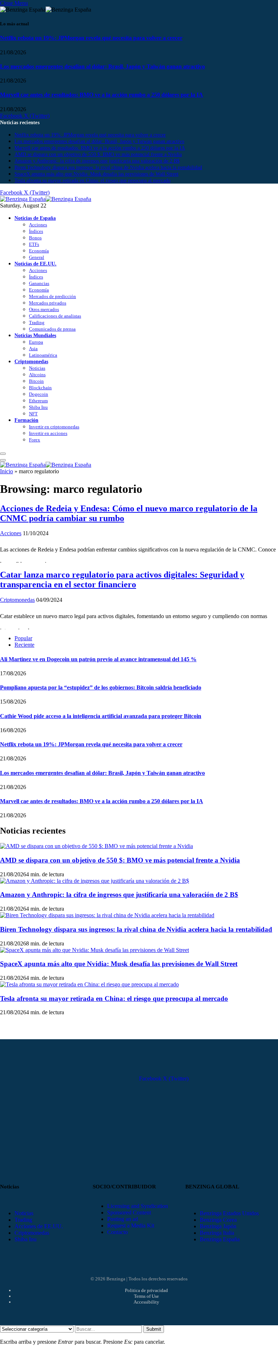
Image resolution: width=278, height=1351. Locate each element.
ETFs (34, 244)
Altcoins (37, 374)
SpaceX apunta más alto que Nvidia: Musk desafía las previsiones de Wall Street (96, 174)
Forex (34, 439)
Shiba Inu (38, 407)
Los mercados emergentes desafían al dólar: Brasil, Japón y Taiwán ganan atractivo (102, 66)
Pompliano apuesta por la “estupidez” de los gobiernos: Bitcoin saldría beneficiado (100, 687)
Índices (36, 231)
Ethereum (38, 400)
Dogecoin (38, 394)
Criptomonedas (31, 361)
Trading (37, 322)
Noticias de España (35, 218)
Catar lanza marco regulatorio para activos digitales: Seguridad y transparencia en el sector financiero (122, 579)
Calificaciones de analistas (55, 316)
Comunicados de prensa (52, 329)
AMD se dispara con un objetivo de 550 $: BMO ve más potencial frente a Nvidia (98, 154)
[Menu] (3, 454)
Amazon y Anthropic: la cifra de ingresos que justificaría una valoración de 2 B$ (97, 161)
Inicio (6, 471)
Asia (33, 348)
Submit (153, 1329)
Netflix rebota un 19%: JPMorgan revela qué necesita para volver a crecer (91, 38)
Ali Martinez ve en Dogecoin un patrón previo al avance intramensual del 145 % (98, 659)
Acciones (38, 224)
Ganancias (39, 283)
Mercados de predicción (52, 296)
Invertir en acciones (48, 433)
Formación (26, 420)
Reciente (24, 645)
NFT (33, 413)
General (36, 257)
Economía (39, 250)
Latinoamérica (43, 355)
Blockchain (40, 387)
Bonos (35, 237)
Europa (36, 342)
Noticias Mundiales (35, 335)
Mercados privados (47, 303)
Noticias (37, 368)
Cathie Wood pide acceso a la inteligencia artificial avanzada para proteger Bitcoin (100, 716)
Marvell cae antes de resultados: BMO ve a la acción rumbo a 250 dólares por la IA (101, 95)
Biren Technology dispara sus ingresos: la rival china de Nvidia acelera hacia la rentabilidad (108, 167)
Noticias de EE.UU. (35, 264)
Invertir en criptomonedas (54, 426)
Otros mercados (44, 309)
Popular (23, 638)
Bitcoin (36, 381)
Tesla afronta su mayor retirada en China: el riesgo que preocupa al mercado (92, 180)
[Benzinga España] (45, 199)
